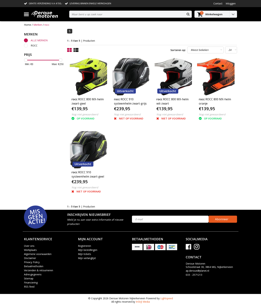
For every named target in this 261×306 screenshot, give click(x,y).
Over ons (29, 246)
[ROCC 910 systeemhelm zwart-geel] (88, 149)
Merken (37, 24)
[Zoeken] (188, 14)
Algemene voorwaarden (37, 254)
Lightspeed (166, 298)
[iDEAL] (148, 247)
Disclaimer (30, 258)
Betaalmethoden (33, 266)
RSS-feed (29, 286)
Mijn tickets (84, 254)
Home (27, 24)
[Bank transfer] (137, 247)
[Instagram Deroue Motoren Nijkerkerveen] (196, 248)
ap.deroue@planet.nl (197, 270)
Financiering (31, 282)
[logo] (49, 14)
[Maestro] (160, 247)
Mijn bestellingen (87, 250)
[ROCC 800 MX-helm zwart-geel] (88, 76)
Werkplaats (30, 250)
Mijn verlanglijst (87, 258)
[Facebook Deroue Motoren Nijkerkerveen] (188, 248)
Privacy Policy (32, 262)
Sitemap (28, 278)
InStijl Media (143, 301)
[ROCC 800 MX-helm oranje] (215, 76)
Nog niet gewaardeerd (85, 114)
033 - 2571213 (194, 274)
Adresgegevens (33, 274)
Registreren (84, 246)
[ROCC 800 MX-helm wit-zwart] (173, 76)
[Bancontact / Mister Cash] (172, 247)
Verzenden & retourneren (38, 270)
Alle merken (39, 40)
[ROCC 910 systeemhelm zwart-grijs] (130, 76)
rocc (46, 24)
